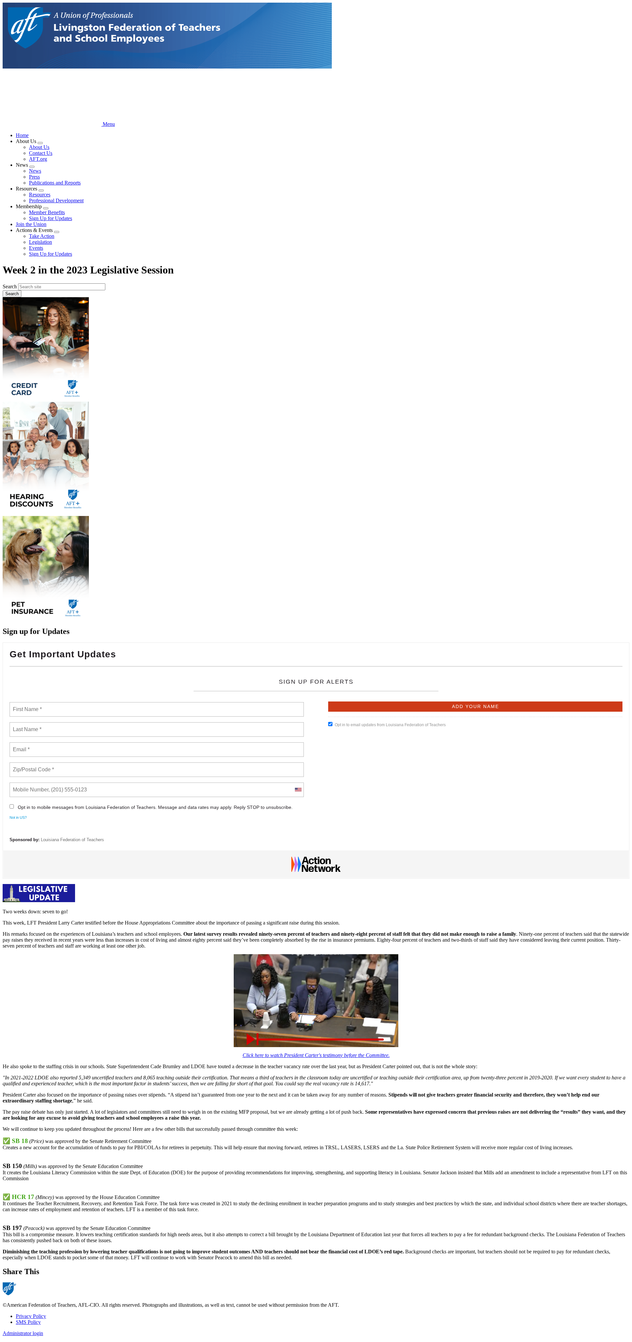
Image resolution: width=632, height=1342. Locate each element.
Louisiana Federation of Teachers (72, 839)
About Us (39, 147)
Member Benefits (47, 212)
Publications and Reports (55, 183)
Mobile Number (29, 786)
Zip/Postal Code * (32, 766)
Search (10, 286)
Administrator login (23, 1333)
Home (22, 135)
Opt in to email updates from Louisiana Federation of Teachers (390, 725)
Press (34, 177)
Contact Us (40, 153)
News (35, 171)
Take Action (41, 236)
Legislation (40, 242)
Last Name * (25, 726)
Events (36, 248)
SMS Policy (28, 1322)
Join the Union (31, 224)
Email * (20, 746)
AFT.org (38, 159)
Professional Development (56, 200)
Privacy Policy (31, 1316)
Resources (39, 194)
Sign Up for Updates (50, 218)
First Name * (26, 705)
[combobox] (297, 790)
